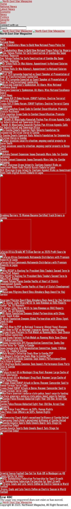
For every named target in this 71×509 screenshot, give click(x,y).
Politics (4, 17)
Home (3, 3)
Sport (3, 22)
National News (8, 6)
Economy (5, 11)
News (3, 14)
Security (4, 19)
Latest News (7, 9)
